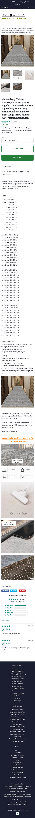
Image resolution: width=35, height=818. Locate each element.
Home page (17, 700)
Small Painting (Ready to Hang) (17, 674)
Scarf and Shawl (17, 724)
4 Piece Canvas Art (17, 683)
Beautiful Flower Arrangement (17, 739)
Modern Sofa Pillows (17, 729)
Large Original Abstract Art (17, 676)
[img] (5, 626)
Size (2, 137)
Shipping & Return (17, 757)
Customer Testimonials (17, 770)
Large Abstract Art (17, 669)
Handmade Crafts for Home (17, 734)
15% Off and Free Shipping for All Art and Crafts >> (16, 172)
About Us (17, 750)
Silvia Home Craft (23, 810)
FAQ (17, 760)
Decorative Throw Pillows (17, 726)
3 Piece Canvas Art (17, 681)
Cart (32, 7)
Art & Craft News (17, 765)
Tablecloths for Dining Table (17, 719)
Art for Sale (17, 696)
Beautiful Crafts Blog (17, 767)
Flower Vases (17, 736)
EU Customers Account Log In (17, 777)
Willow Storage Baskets (17, 717)
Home (2, 28)
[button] (6, 122)
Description (7, 166)
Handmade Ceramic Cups (17, 731)
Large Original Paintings (17, 678)
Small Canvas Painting (17, 671)
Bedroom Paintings (17, 691)
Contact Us (17, 775)
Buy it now (17, 157)
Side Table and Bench (17, 741)
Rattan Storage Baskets (17, 714)
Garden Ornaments (17, 722)
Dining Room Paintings (17, 693)
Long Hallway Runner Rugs (17, 712)
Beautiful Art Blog (17, 762)
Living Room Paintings (17, 688)
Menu (6, 7)
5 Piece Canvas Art (17, 686)
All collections (17, 698)
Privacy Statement (17, 772)
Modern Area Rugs (17, 709)
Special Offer (17, 753)
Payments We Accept (17, 755)
